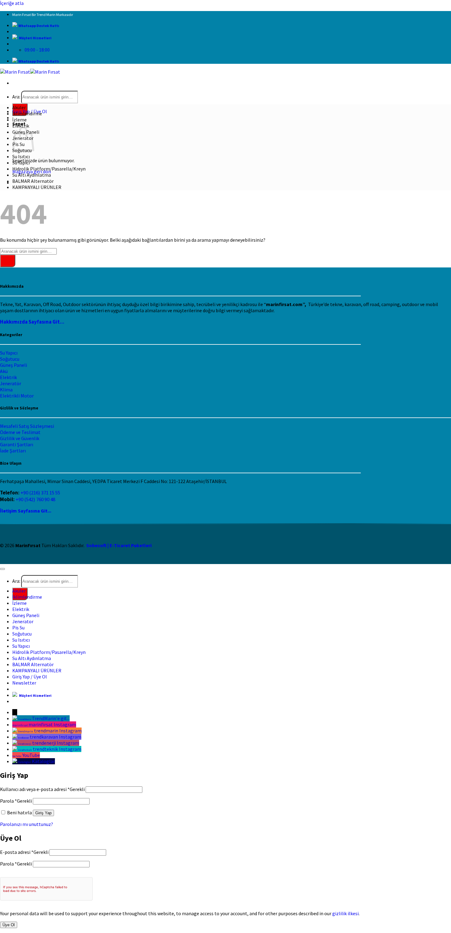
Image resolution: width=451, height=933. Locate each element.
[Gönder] (7, 261)
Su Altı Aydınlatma (31, 175)
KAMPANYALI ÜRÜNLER (36, 187)
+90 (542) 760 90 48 (35, 499)
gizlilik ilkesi (345, 913)
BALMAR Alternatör (33, 181)
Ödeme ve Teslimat (20, 432)
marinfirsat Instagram (52, 724)
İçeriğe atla (12, 3)
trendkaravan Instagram (55, 737)
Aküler (19, 107)
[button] (24, 683)
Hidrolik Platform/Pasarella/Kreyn (49, 169)
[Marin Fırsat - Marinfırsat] (30, 72)
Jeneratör (10, 383)
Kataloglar (43, 761)
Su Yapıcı (21, 162)
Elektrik (20, 126)
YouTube (31, 755)
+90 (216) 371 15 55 (40, 492)
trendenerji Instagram (55, 743)
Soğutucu (9, 359)
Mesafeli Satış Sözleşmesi (27, 426)
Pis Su (18, 627)
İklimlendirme (27, 113)
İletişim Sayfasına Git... (25, 511)
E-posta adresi (24, 852)
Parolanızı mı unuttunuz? (26, 824)
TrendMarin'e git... (51, 718)
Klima (6, 389)
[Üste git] (2, 569)
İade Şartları (13, 450)
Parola (16, 801)
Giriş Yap (43, 813)
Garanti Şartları (16, 444)
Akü (4, 371)
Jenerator (22, 621)
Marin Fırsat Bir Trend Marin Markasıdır (42, 14)
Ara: (16, 97)
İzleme (19, 120)
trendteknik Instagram (57, 749)
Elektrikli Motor (17, 396)
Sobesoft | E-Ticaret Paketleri (119, 545)
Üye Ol (8, 925)
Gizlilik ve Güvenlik (19, 438)
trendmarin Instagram (58, 731)
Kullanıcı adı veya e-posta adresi (42, 789)
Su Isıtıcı (21, 156)
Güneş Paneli (13, 365)
